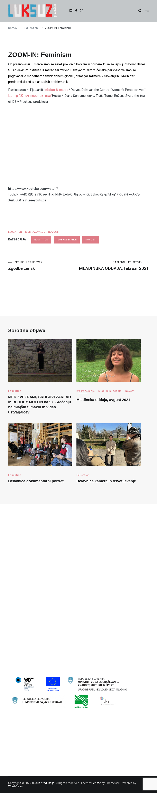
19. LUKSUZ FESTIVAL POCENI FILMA (34, 559)
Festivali (16, 619)
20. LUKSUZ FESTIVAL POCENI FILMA (34, 566)
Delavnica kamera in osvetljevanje (106, 481)
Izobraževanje (35, 231)
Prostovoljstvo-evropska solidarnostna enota (41, 658)
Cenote (96, 783)
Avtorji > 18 (18, 592)
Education (15, 231)
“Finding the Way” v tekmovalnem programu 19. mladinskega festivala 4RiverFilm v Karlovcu (70, 733)
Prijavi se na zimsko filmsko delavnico (35, 759)
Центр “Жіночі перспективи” (30, 96)
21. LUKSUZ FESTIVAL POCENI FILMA (34, 572)
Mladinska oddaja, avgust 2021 (103, 400)
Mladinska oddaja (110, 391)
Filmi (14, 625)
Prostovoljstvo (20, 652)
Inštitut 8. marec (56, 90)
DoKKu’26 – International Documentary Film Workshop (46, 746)
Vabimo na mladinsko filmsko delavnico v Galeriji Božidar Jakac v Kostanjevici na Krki (66, 752)
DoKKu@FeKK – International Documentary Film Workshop (49, 739)
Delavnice (17, 606)
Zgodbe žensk (25, 266)
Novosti (53, 231)
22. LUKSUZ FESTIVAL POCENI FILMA (34, 579)
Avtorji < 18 (18, 599)
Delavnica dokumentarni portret (36, 481)
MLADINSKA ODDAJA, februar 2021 (114, 266)
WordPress (15, 786)
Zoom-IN (16, 665)
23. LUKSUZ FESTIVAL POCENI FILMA (34, 585)
